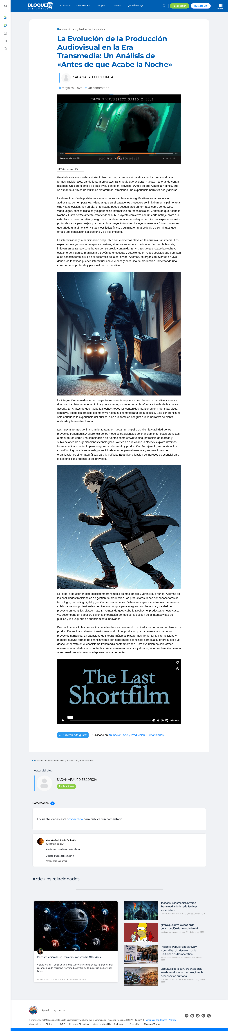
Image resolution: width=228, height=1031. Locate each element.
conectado (75, 819)
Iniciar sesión (179, 6)
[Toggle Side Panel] (5, 5)
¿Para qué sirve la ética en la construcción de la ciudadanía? (179, 926)
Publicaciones (66, 786)
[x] (209, 1016)
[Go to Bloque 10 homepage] (40, 5)
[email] (186, 1016)
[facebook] (192, 1016)
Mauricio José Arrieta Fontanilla (61, 840)
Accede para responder (56, 861)
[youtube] (203, 1016)
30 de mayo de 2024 (55, 844)
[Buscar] (164, 6)
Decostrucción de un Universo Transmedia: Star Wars (69, 957)
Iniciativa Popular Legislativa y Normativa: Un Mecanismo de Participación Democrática (179, 950)
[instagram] (198, 1016)
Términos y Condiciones (156, 1020)
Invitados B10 (201, 6)
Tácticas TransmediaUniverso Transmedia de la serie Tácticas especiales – (179, 906)
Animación (65, 29)
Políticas (172, 1020)
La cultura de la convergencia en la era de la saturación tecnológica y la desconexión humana (182, 972)
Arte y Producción (81, 29)
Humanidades (99, 29)
